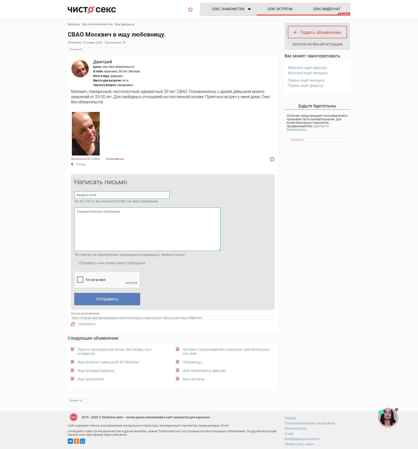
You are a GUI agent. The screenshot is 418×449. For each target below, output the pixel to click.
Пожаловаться (115, 158)
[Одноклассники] (76, 441)
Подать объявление (320, 32)
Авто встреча (193, 379)
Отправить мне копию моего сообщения (112, 263)
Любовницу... (193, 362)
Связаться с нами (299, 444)
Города (290, 418)
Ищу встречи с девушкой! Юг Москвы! (108, 362)
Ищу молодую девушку (96, 371)
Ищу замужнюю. (91, 379)
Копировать (87, 324)
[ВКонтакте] (70, 441)
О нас (289, 434)
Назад (80, 164)
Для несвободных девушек (204, 371)
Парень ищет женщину (306, 80)
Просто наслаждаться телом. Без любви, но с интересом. (114, 351)
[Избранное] (190, 9)
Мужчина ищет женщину (308, 73)
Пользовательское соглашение (310, 423)
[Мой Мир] (82, 441)
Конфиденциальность (302, 439)
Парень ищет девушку (306, 85)
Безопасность (296, 428)
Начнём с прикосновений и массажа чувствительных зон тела (226, 351)
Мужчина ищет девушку (307, 68)
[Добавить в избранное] (272, 159)
